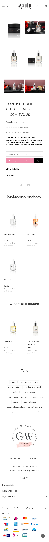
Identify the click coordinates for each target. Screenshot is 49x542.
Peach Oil (31, 234)
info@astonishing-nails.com (27, 470)
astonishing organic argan (24, 392)
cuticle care (38, 397)
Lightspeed (32, 508)
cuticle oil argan (29, 402)
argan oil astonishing (29, 382)
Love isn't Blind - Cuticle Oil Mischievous (33, 343)
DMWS (4, 513)
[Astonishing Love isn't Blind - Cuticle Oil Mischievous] (36, 327)
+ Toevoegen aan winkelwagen (19, 161)
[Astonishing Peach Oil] (36, 220)
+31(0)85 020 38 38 (28, 466)
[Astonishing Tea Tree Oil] (13, 220)
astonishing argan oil (32, 387)
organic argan (16, 412)
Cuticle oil (16, 402)
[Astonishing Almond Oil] (13, 265)
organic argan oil (32, 412)
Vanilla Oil (8, 342)
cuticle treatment (35, 407)
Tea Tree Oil (9, 234)
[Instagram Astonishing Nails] (24, 478)
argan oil (14, 382)
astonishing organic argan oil (18, 397)
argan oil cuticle (14, 387)
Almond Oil (8, 280)
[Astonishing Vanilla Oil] (13, 327)
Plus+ (11, 513)
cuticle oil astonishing (16, 407)
